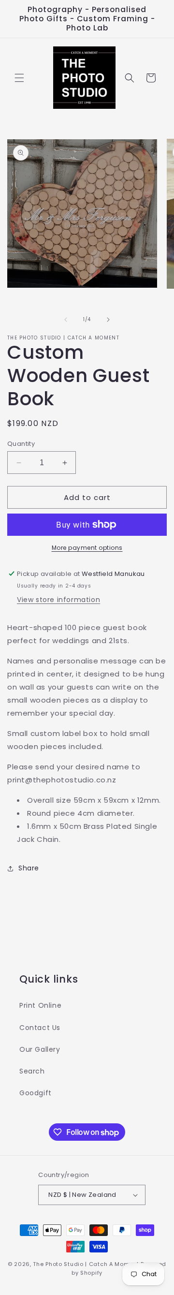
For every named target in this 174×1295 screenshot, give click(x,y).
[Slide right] (108, 319)
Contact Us (39, 1027)
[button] (19, 77)
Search (32, 1071)
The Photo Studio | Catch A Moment (86, 1264)
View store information (58, 599)
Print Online (40, 1005)
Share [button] (28, 868)
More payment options (87, 548)
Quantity (21, 443)
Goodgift (35, 1093)
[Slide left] (65, 319)
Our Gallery (39, 1049)
